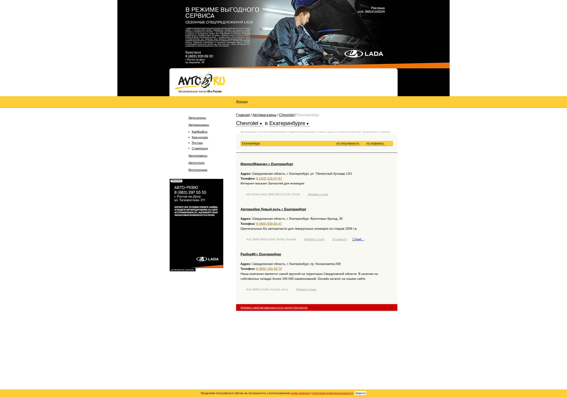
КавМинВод (200, 131)
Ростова (197, 143)
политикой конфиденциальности (332, 393)
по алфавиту (376, 143)
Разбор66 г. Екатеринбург (261, 254)
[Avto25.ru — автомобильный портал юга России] (200, 81)
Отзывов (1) (339, 239)
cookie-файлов (299, 393)
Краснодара (200, 137)
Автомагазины (198, 125)
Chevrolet (286, 115)
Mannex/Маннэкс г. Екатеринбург (267, 164)
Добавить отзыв (318, 194)
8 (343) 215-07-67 (269, 178)
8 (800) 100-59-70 (269, 268)
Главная (243, 115)
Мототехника (197, 170)
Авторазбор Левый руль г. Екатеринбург (273, 209)
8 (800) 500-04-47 (269, 223)
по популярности (348, 143)
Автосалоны (197, 117)
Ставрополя (200, 148)
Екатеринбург (251, 143)
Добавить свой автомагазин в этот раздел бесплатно (274, 307)
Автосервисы (197, 155)
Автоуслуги (196, 162)
